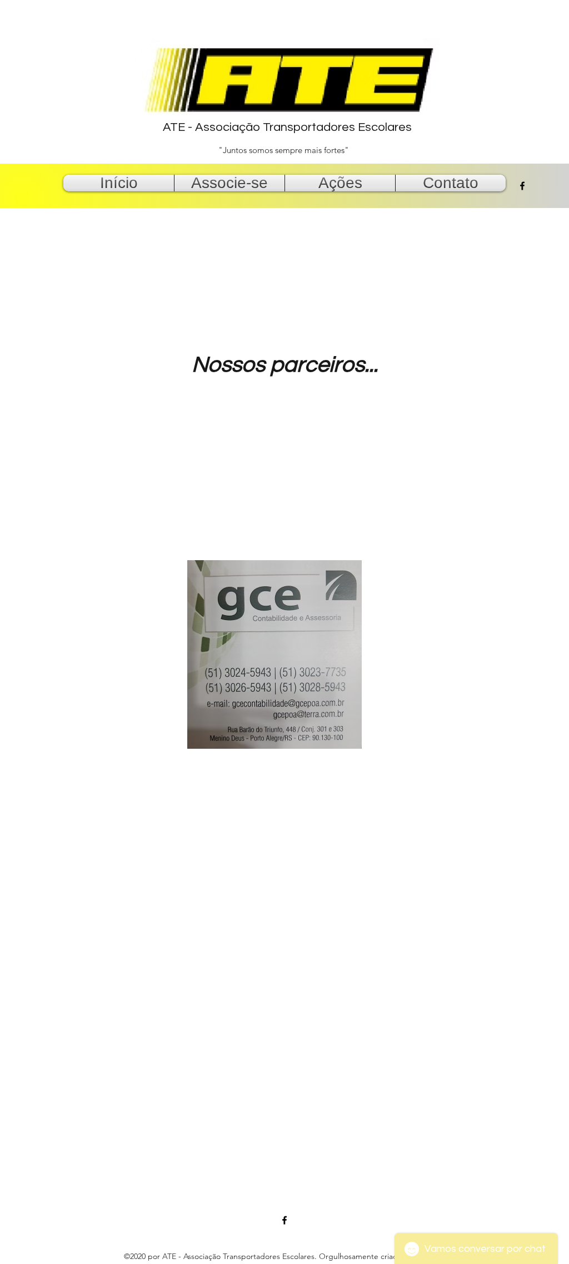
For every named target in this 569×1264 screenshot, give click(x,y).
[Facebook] (522, 185)
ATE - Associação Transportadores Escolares (287, 127)
